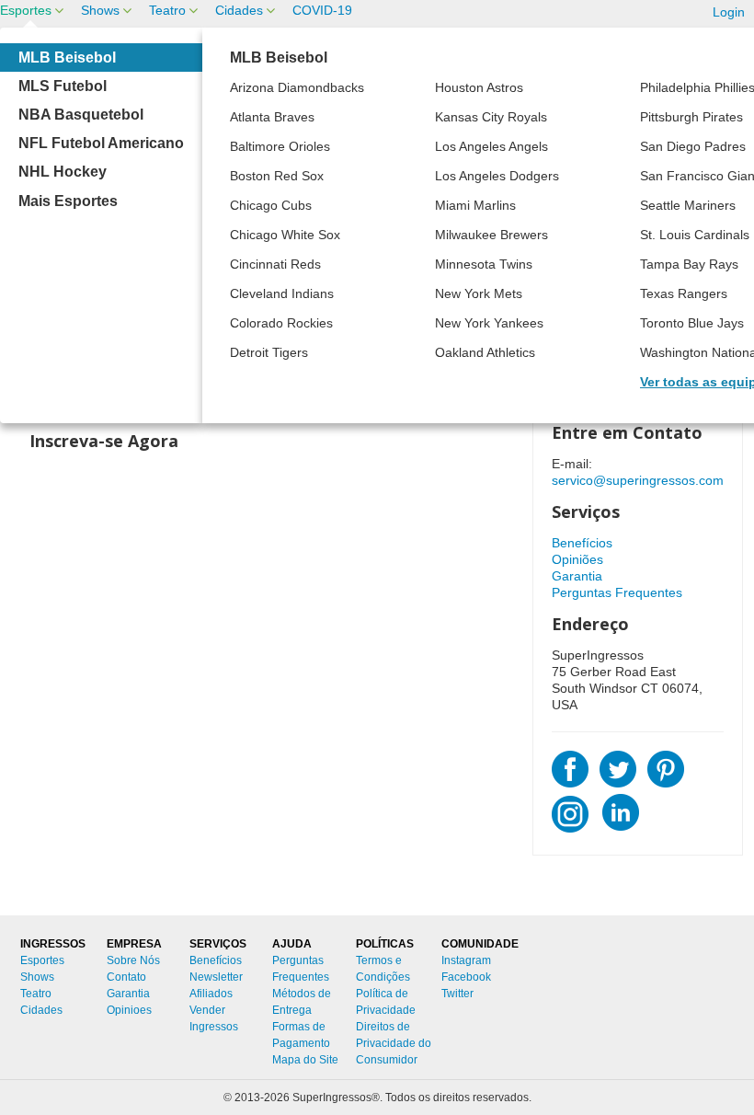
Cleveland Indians (282, 293)
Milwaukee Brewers (491, 234)
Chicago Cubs (271, 205)
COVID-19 (322, 10)
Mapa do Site (305, 1059)
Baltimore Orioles (280, 146)
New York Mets (478, 293)
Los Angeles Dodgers (497, 175)
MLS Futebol (62, 86)
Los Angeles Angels (491, 146)
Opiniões (577, 559)
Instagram (466, 960)
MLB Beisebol (67, 57)
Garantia (577, 576)
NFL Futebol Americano (101, 143)
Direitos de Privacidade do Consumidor (393, 1043)
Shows (100, 10)
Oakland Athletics (485, 352)
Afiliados (211, 993)
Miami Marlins (475, 205)
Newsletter (216, 977)
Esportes (25, 10)
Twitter (457, 993)
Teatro (167, 10)
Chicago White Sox (285, 234)
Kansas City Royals (491, 116)
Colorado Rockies (281, 323)
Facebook (466, 977)
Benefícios (582, 542)
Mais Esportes (68, 201)
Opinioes (129, 1010)
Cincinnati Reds (275, 264)
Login (729, 12)
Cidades (239, 10)
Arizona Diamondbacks (297, 87)
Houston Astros (479, 87)
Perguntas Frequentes (617, 592)
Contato (126, 977)
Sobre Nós (133, 960)
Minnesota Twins (483, 264)
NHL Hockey (62, 171)
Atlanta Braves (272, 116)
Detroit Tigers (269, 352)
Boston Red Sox (277, 175)
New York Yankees (489, 323)
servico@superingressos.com (638, 480)
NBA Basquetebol (80, 114)
